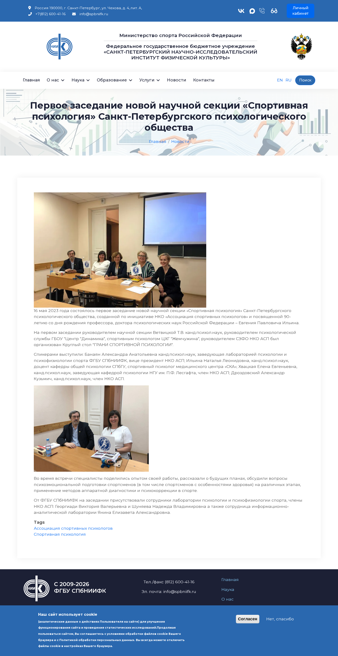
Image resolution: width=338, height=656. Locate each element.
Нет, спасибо (280, 619)
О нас (53, 80)
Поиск (305, 80)
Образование (112, 80)
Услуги (147, 80)
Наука (78, 80)
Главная (31, 80)
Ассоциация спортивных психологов (73, 528)
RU (289, 80)
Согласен (247, 619)
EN (280, 80)
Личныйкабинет (300, 11)
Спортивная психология (60, 534)
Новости (176, 80)
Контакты (204, 80)
